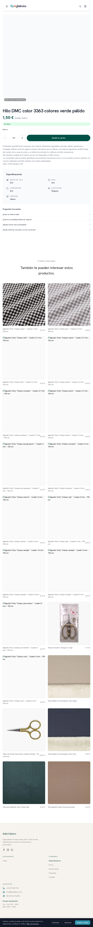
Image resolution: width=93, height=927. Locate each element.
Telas (5, 861)
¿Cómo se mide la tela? (46, 214)
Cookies (52, 877)
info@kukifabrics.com (14, 892)
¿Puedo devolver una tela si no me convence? (46, 230)
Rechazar (55, 923)
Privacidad (52, 873)
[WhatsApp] (12, 850)
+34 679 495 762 (12, 888)
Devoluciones (54, 869)
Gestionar (68, 923)
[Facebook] (4, 850)
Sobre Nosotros (55, 861)
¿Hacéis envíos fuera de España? (46, 225)
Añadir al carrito (58, 138)
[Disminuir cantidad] (5, 138)
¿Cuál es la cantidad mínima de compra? (46, 220)
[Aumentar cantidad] (22, 138)
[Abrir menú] (7, 6)
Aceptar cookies (82, 923)
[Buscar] (80, 6)
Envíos (51, 865)
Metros (5, 129)
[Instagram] (8, 850)
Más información (33, 924)
